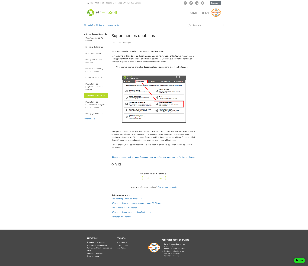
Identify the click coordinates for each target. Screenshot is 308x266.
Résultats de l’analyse (94, 47)
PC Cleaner (100, 25)
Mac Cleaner (121, 248)
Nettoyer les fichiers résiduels (93, 60)
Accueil (193, 13)
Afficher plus (89, 119)
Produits (205, 13)
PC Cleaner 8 (122, 242)
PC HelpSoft (88, 25)
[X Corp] (116, 164)
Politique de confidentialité (97, 245)
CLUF (89, 251)
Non (160, 178)
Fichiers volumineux (93, 77)
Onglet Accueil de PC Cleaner (94, 39)
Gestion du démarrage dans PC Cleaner (94, 69)
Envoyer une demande (167, 187)
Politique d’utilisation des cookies (99, 248)
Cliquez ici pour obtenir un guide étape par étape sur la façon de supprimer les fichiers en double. (153, 157)
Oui (148, 178)
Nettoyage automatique (95, 113)
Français (214, 3)
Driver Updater (122, 245)
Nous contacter (93, 256)
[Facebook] (113, 164)
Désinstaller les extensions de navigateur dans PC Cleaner (96, 104)
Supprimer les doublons (95, 95)
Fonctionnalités (113, 25)
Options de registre (93, 53)
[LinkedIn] (120, 164)
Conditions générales (95, 253)
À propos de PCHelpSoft (96, 242)
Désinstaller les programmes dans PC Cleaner (94, 86)
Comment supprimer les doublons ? (127, 199)
